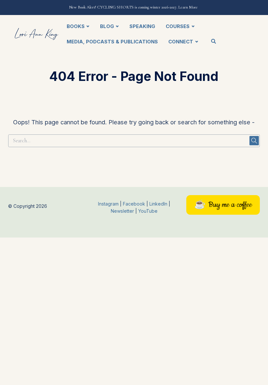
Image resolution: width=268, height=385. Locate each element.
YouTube (148, 211)
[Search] (213, 41)
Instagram (108, 204)
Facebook (134, 204)
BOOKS (76, 26)
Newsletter (123, 211)
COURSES (178, 26)
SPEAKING (142, 26)
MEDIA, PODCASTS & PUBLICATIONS (112, 42)
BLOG (107, 26)
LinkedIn (159, 204)
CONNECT (180, 42)
